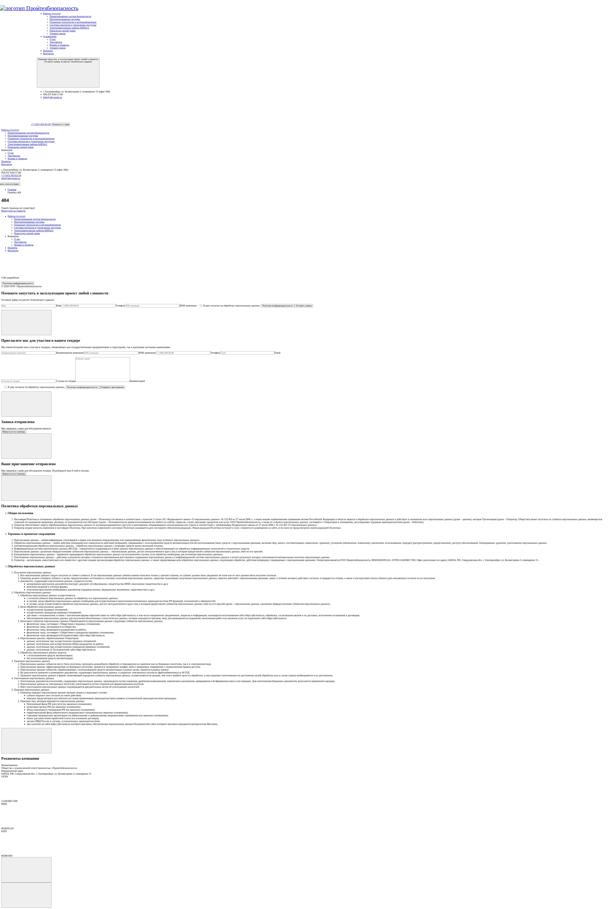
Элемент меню (58, 33)
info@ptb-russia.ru (52, 97)
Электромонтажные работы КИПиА (69, 28)
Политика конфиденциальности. (277, 306)
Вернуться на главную (13, 211)
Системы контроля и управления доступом (73, 25)
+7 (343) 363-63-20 (41, 124)
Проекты (48, 50)
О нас (53, 39)
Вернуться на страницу (14, 432)
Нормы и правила (59, 45)
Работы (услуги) (52, 13)
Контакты (48, 53)
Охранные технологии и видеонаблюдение (73, 22)
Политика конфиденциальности (18, 283)
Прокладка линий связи (62, 30)
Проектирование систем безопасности (70, 16)
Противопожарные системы (65, 19)
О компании (49, 36)
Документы (56, 42)
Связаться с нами (60, 124)
